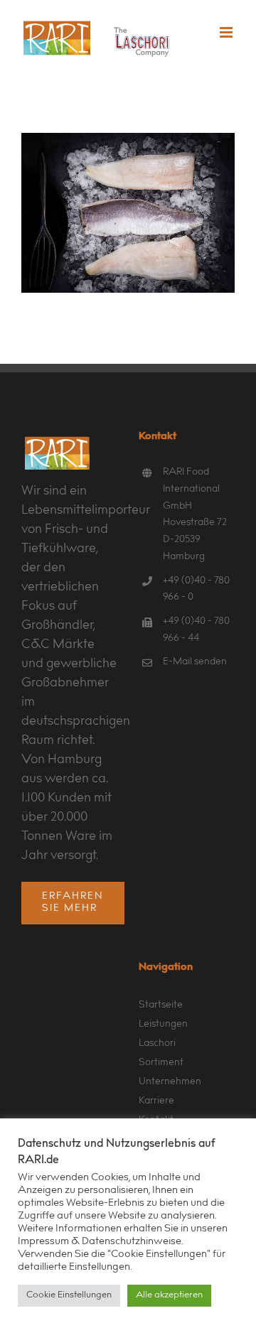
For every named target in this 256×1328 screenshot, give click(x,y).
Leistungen (163, 1025)
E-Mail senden (195, 662)
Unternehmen (170, 1082)
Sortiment (161, 1063)
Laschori (157, 1044)
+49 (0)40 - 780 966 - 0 (196, 589)
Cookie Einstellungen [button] (69, 1295)
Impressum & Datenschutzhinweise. (100, 1241)
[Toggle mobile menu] (227, 32)
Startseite (161, 1005)
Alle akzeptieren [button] (169, 1295)
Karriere (156, 1101)
